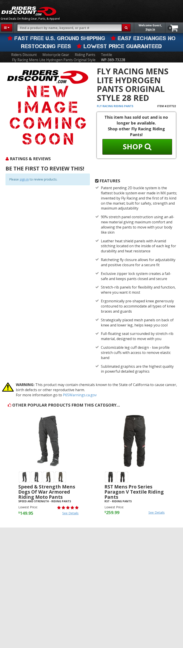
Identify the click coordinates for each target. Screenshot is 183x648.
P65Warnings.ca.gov (80, 395)
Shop (134, 146)
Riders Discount (24, 54)
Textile (106, 54)
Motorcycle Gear (55, 54)
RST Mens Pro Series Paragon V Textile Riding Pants (134, 492)
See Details (70, 513)
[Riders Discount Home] (29, 11)
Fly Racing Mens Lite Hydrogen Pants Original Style (54, 60)
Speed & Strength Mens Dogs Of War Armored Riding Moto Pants (46, 492)
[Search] (126, 27)
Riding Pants (85, 54)
